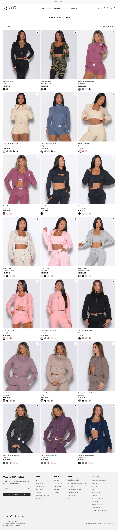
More (73, 8)
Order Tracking (96, 492)
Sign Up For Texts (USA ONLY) (16, 494)
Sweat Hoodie (82, 206)
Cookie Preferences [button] (98, 504)
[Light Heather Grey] (90, 214)
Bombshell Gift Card (42, 496)
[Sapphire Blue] (90, 89)
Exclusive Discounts (74, 489)
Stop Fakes (71, 496)
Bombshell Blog (73, 492)
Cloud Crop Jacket (84, 143)
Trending (57, 8)
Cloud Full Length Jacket (86, 81)
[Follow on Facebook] (4, 516)
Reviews (56, 489)
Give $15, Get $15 (73, 480)
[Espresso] (90, 338)
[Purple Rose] (80, 89)
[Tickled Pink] (86, 214)
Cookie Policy (111, 523)
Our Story (57, 480)
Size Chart (95, 486)
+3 (92, 89)
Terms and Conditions (87, 523)
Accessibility (96, 507)
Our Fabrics (58, 483)
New (37, 480)
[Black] (4, 89)
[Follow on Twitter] (7, 516)
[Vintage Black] (42, 214)
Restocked (39, 483)
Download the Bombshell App (77, 483)
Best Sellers (40, 489)
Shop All (38, 492)
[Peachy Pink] (86, 151)
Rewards (70, 486)
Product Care (58, 486)
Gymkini (56, 492)
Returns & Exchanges (99, 480)
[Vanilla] (86, 89)
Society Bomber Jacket (85, 330)
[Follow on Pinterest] (15, 516)
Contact (94, 496)
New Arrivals (46, 8)
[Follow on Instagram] (11, 516)
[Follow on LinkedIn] (23, 516)
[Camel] (86, 338)
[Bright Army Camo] (7, 89)
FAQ (93, 489)
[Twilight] (83, 89)
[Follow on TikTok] (19, 516)
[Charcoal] (4, 463)
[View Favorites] (108, 8)
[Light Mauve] (83, 338)
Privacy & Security (100, 523)
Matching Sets (40, 486)
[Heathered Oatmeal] (83, 214)
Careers (70, 499)
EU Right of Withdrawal (99, 510)
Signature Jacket (8, 81)
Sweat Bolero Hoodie (47, 206)
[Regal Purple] (42, 463)
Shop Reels (39, 499)
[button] (37, 32)
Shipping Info (96, 483)
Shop (66, 8)
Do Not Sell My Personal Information (99, 500)
